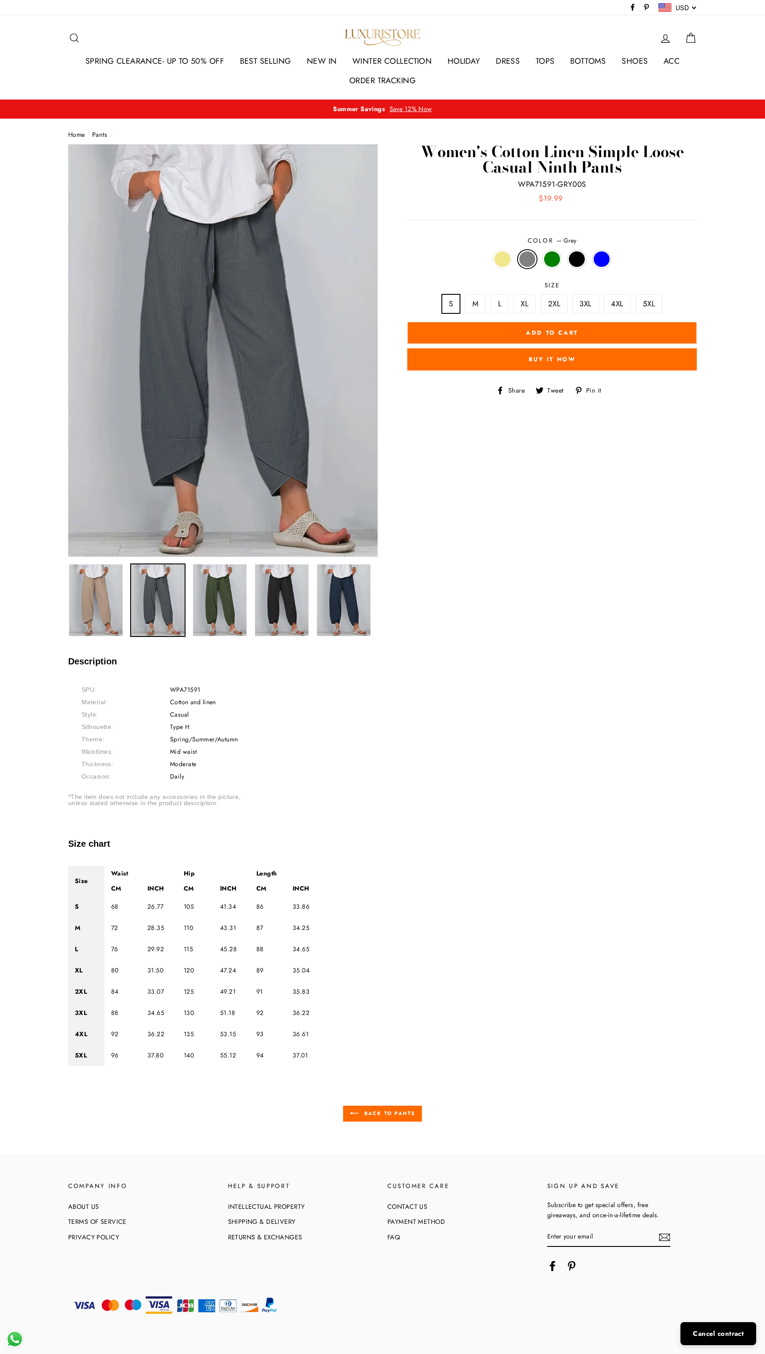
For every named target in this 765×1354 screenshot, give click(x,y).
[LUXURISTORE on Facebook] (552, 1265)
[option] (382, 109)
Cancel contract (718, 1334)
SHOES (635, 61)
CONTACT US (407, 1206)
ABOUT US (83, 1206)
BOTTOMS (588, 61)
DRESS (508, 61)
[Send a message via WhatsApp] (14, 1339)
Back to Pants (389, 1112)
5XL (649, 303)
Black (577, 259)
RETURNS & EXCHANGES (265, 1237)
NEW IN (322, 61)
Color (552, 240)
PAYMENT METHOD (416, 1221)
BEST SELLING (265, 61)
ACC (672, 61)
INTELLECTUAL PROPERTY (266, 1206)
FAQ (393, 1237)
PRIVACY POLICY (93, 1237)
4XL (617, 303)
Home (76, 134)
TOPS (545, 61)
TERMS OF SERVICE (97, 1221)
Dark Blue (601, 259)
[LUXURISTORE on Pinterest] (571, 1265)
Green (552, 259)
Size (552, 285)
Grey (527, 259)
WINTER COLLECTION (392, 61)
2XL (554, 303)
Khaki (502, 259)
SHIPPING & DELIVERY (262, 1221)
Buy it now (552, 359)
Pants (99, 134)
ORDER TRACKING (382, 80)
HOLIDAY (464, 61)
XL (525, 303)
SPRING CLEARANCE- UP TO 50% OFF (154, 61)
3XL (585, 303)
